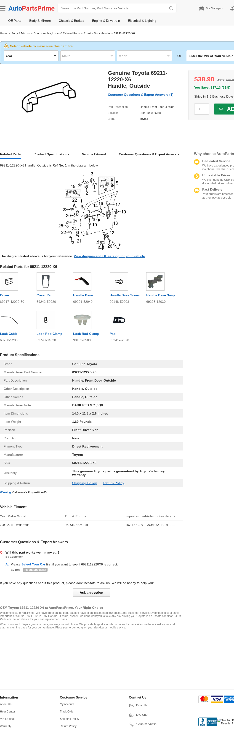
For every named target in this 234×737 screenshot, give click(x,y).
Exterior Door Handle (97, 33)
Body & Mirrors (20, 33)
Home (4, 33)
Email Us (141, 705)
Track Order (67, 711)
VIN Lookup (7, 719)
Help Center (7, 711)
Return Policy (113, 483)
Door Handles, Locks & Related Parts (57, 33)
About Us (5, 704)
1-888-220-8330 (146, 724)
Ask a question (91, 592)
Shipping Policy (84, 483)
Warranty (5, 726)
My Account (67, 704)
